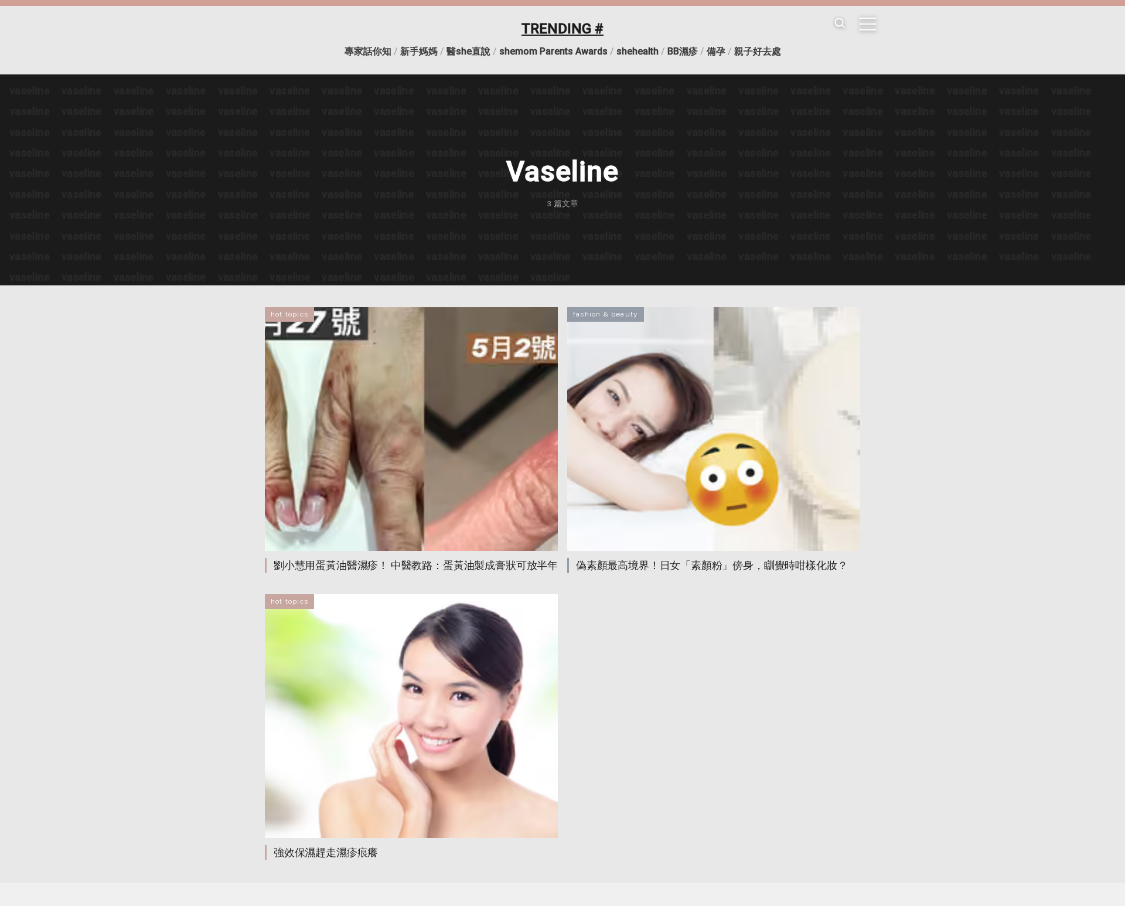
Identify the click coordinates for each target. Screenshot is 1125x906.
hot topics (289, 314)
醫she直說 (468, 51)
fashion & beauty (605, 314)
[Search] (839, 23)
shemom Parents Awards (553, 51)
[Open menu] (868, 24)
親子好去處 (757, 51)
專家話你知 (368, 51)
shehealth (637, 51)
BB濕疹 (682, 51)
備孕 (716, 51)
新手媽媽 (419, 51)
